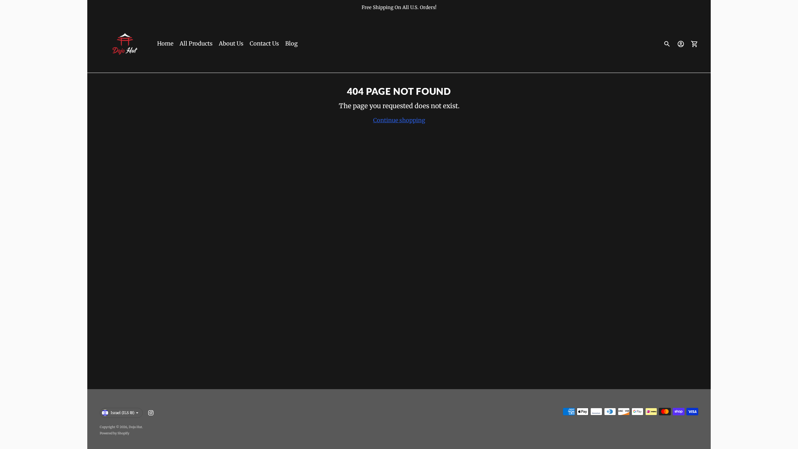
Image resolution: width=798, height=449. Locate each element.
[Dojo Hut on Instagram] (151, 413)
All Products (196, 43)
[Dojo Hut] (125, 44)
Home (165, 43)
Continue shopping (399, 120)
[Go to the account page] (681, 44)
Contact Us (264, 43)
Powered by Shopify (114, 433)
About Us (231, 43)
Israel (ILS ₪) (122, 412)
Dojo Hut (135, 427)
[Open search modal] (667, 44)
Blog (291, 43)
